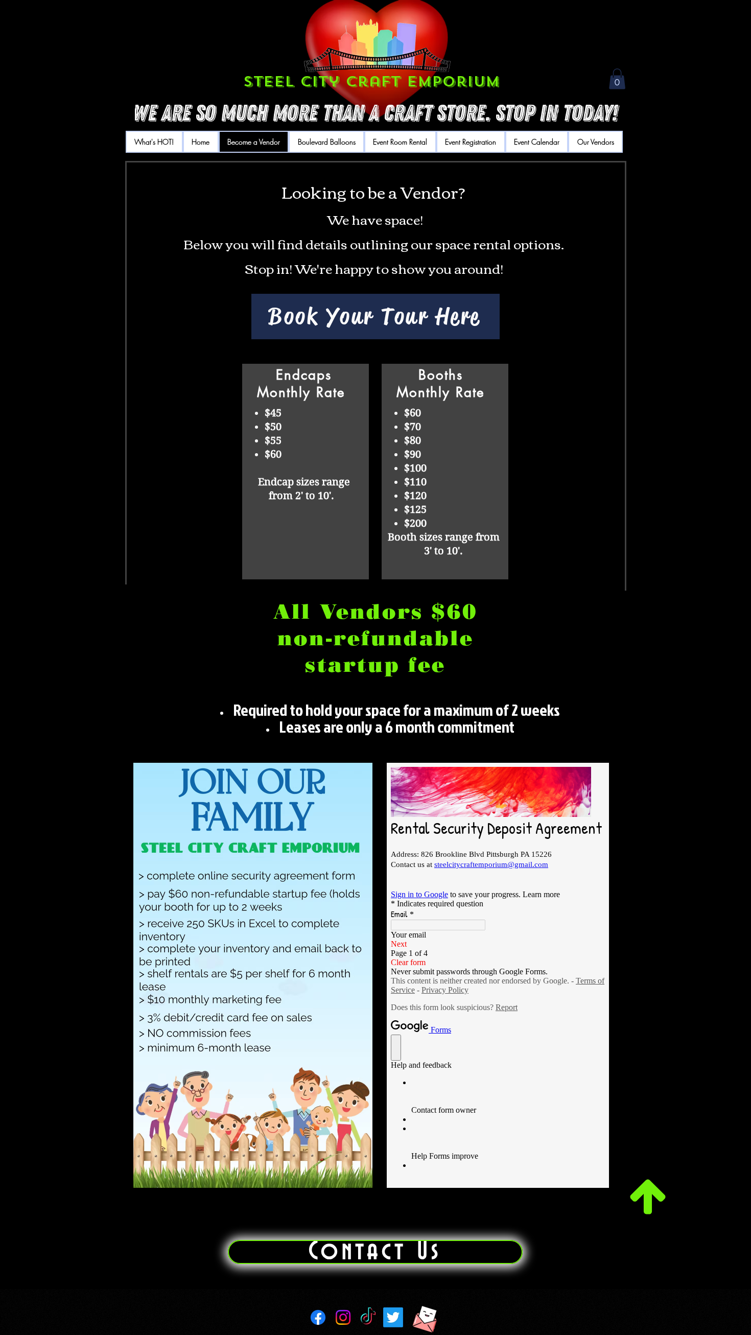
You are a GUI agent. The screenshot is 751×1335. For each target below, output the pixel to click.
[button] (617, 78)
